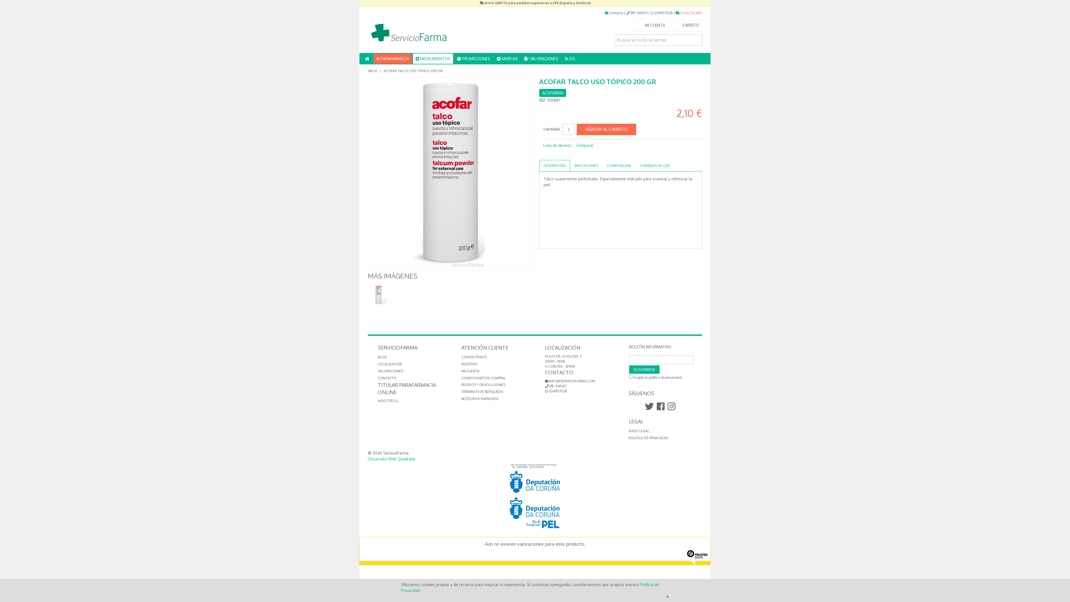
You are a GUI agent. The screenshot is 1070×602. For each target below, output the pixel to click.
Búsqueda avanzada (479, 399)
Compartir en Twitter (560, 154)
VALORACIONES (543, 58)
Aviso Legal (639, 431)
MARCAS (509, 58)
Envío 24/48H (691, 13)
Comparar (585, 145)
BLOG (570, 58)
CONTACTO (387, 378)
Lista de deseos (557, 145)
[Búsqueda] (696, 40)
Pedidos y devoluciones (483, 385)
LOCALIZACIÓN (390, 364)
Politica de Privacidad (648, 438)
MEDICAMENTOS (434, 58)
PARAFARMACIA (394, 58)
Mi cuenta (470, 371)
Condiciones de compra (483, 378)
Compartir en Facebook (549, 154)
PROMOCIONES (475, 58)
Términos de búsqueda (482, 392)
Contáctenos (474, 357)
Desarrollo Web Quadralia (391, 459)
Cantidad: (551, 129)
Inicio (373, 71)
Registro (469, 364)
